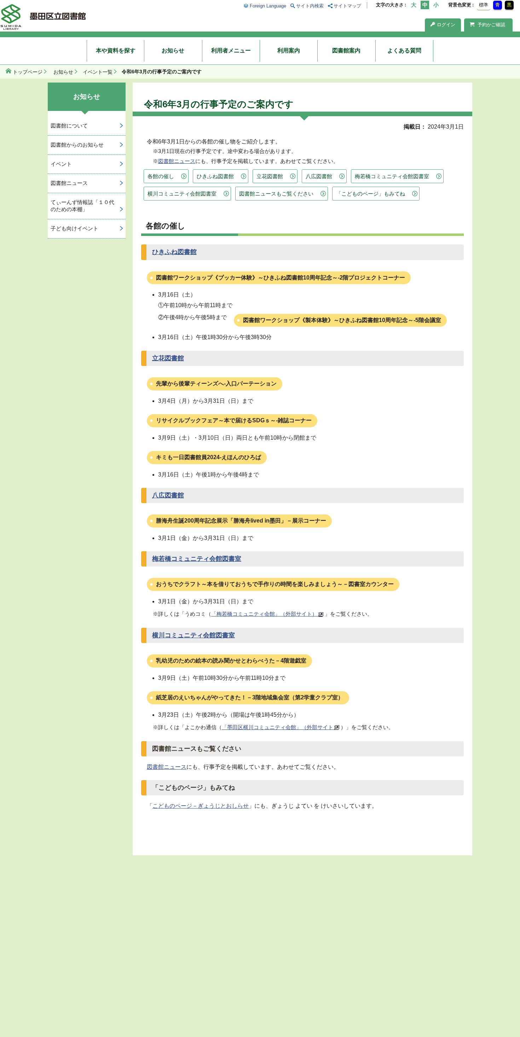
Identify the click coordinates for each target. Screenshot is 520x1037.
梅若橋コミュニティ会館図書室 (392, 176)
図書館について (69, 126)
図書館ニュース (176, 161)
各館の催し (161, 176)
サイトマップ (347, 6)
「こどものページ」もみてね (370, 194)
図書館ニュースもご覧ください (276, 194)
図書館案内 (346, 50)
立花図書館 (269, 176)
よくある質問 (404, 50)
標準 (483, 4)
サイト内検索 (310, 6)
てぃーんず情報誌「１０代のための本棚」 (82, 206)
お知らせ (173, 50)
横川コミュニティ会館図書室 (182, 194)
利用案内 (288, 50)
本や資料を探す (115, 50)
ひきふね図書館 (215, 176)
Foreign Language (268, 6)
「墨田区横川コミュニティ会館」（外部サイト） (280, 727)
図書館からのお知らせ (77, 145)
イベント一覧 (97, 72)
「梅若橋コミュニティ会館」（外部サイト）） (267, 614)
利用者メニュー (231, 50)
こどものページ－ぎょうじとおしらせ (200, 806)
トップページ (27, 72)
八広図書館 (319, 176)
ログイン (446, 24)
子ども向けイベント (74, 228)
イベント (61, 164)
